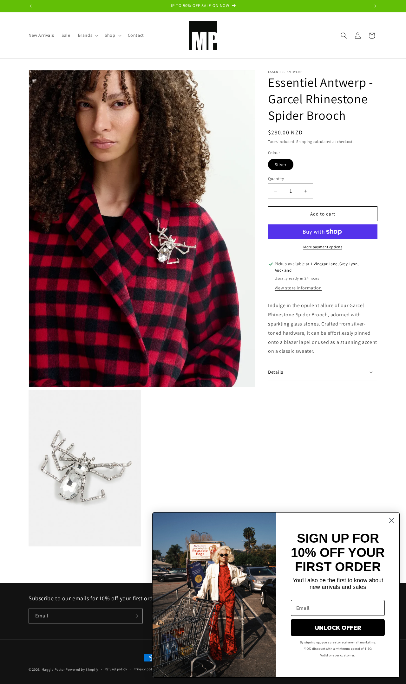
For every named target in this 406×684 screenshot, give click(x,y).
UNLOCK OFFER (338, 627)
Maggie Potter (53, 669)
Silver (281, 164)
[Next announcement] (375, 6)
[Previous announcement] (31, 6)
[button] (87, 35)
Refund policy (116, 669)
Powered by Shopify (82, 669)
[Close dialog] (391, 520)
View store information (298, 288)
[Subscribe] (135, 616)
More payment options (322, 246)
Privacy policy (145, 669)
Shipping (304, 141)
